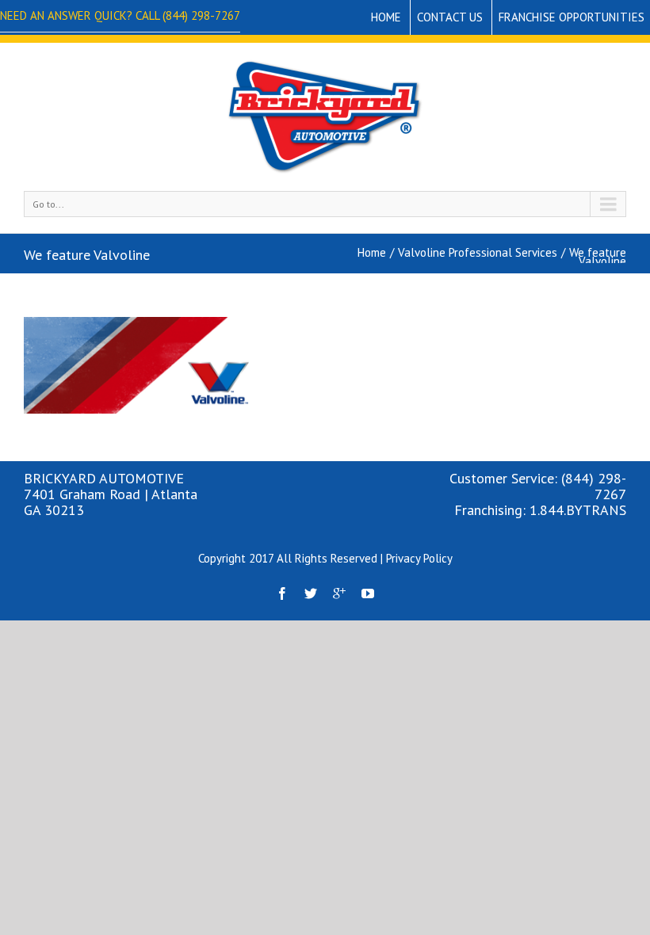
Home (386, 17)
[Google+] (339, 593)
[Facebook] (282, 593)
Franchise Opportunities (571, 17)
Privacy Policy (419, 558)
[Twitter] (310, 593)
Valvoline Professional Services (477, 252)
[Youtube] (367, 593)
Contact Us (450, 17)
